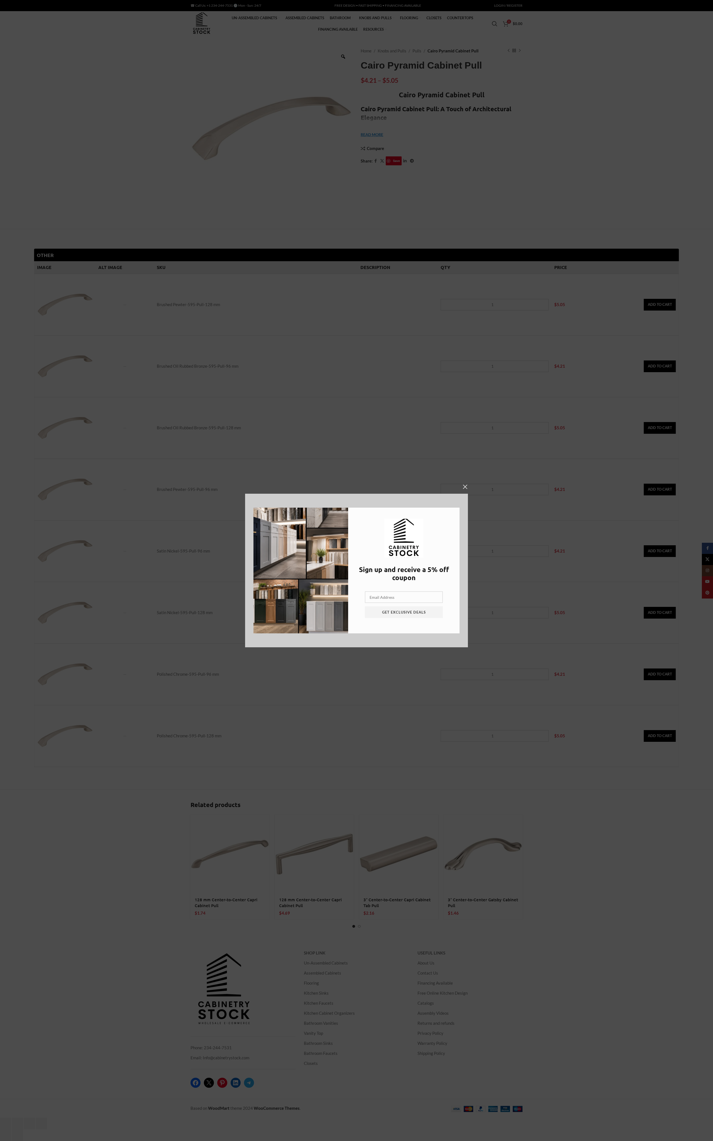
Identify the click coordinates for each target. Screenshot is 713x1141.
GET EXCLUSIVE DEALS (404, 612)
